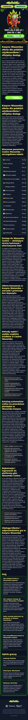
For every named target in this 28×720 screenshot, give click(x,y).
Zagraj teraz (14, 98)
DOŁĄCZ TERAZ (14, 36)
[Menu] (25, 3)
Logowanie (7, 6)
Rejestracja (20, 6)
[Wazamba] (13, 3)
